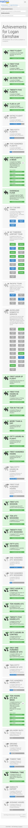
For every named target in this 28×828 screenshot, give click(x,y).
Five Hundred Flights (16, 145)
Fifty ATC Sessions (14, 545)
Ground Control (14, 745)
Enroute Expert (14, 788)
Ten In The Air (16, 408)
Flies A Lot (15, 104)
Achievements (4, 5)
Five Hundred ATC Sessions (16, 574)
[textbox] (14, 11)
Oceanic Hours (17, 802)
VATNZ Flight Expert (16, 117)
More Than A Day (16, 422)
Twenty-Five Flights (16, 91)
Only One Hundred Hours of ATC (16, 650)
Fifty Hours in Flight (17, 437)
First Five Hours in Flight (14, 394)
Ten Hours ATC (17, 604)
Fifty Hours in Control (17, 633)
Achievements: (5, 13)
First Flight (16, 51)
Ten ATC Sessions (14, 517)
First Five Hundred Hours (14, 486)
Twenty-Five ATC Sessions (16, 531)
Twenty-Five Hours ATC (16, 618)
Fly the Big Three (15, 208)
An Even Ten (16, 78)
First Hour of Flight (16, 377)
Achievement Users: (7, 9)
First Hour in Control (16, 589)
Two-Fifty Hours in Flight (14, 469)
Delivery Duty (16, 730)
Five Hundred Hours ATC (16, 681)
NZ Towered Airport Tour (16, 233)
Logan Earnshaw (14, 5)
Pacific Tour (16, 284)
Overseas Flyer (14, 192)
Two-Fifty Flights (14, 131)
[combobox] (14, 11)
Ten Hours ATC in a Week (15, 698)
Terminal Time (17, 772)
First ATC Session (14, 503)
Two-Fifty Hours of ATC (16, 666)
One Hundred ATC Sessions (16, 559)
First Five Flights (14, 65)
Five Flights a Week (16, 159)
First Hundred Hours (17, 453)
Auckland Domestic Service (14, 312)
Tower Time (15, 759)
